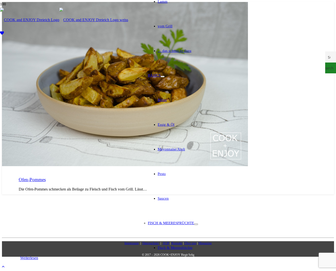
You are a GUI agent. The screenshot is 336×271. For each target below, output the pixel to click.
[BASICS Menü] (163, 76)
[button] (3, 267)
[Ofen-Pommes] (125, 165)
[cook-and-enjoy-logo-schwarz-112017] (64, 20)
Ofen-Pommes (32, 179)
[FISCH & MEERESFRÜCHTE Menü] (196, 224)
